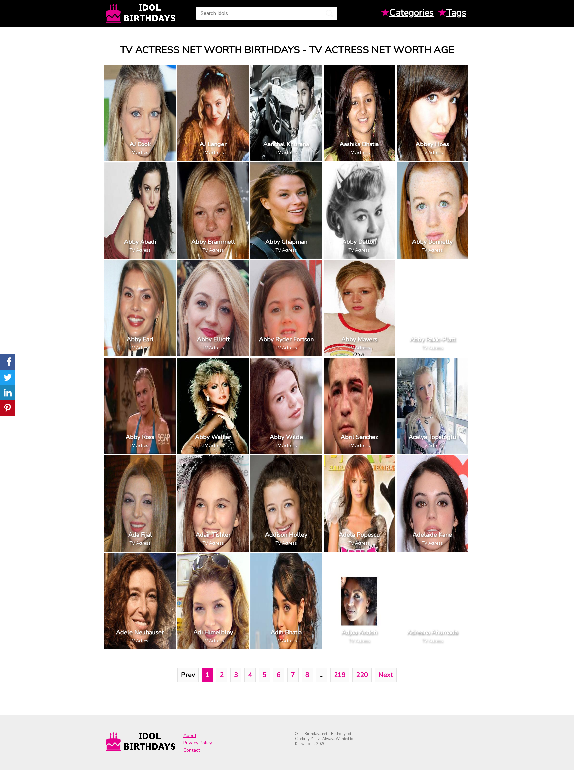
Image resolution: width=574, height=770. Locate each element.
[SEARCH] (329, 13)
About (189, 735)
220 (362, 674)
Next (385, 674)
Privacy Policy (197, 743)
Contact (191, 750)
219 (340, 674)
